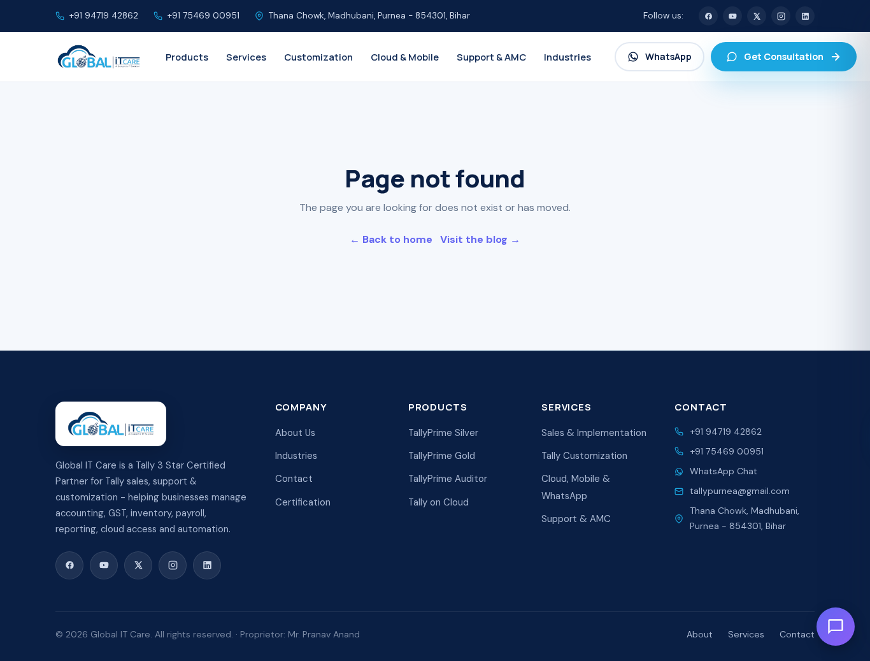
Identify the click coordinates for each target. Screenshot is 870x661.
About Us (295, 432)
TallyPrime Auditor (447, 478)
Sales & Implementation (593, 432)
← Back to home (391, 239)
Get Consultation (784, 56)
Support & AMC (576, 518)
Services (746, 634)
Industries (296, 455)
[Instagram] (780, 15)
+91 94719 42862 (103, 15)
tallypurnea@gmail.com (740, 491)
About (700, 634)
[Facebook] (708, 15)
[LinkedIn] (805, 15)
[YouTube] (732, 15)
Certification (303, 502)
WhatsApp (668, 56)
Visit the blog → (480, 239)
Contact (294, 478)
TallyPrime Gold (441, 455)
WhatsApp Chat (723, 471)
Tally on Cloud (438, 502)
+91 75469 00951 (203, 15)
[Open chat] (836, 626)
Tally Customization (584, 455)
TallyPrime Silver (443, 432)
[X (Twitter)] (756, 15)
